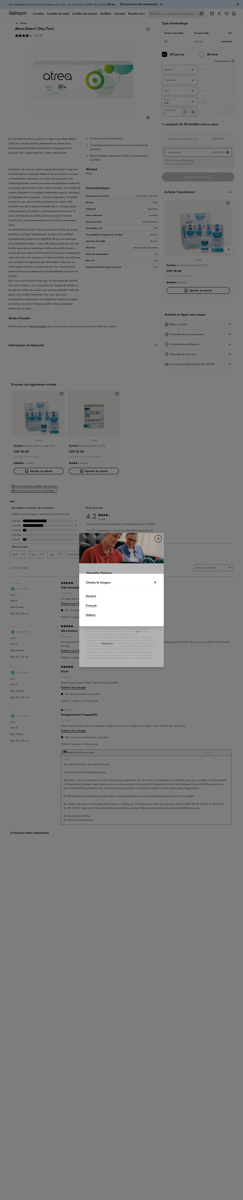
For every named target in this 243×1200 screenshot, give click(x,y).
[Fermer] (155, 582)
